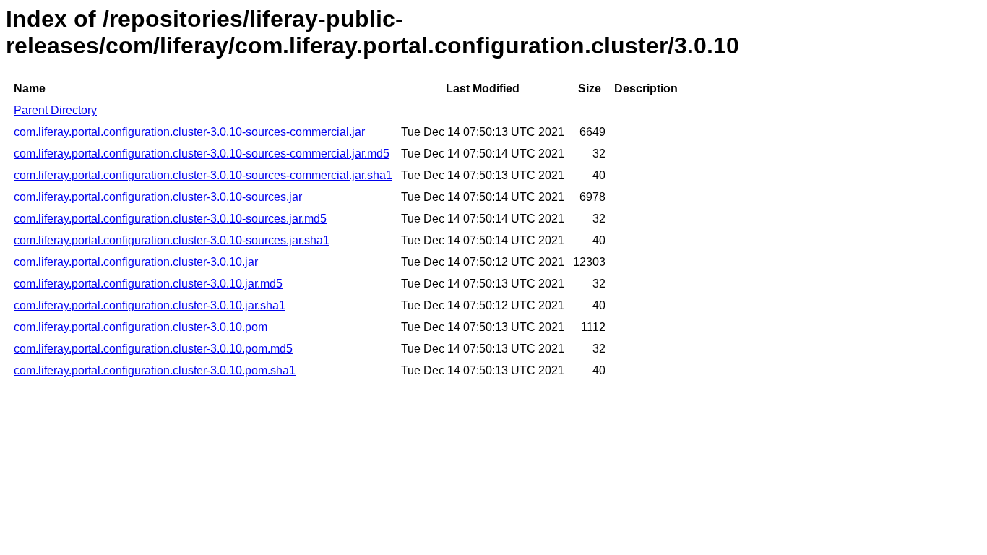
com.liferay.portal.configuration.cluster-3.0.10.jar (136, 262)
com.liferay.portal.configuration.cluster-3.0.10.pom (140, 327)
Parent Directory (55, 110)
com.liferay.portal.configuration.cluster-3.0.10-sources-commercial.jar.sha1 (203, 175)
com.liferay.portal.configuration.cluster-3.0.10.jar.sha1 (149, 305)
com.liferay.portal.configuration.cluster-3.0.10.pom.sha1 (155, 370)
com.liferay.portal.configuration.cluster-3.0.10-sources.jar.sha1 (171, 240)
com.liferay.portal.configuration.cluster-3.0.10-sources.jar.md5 (170, 218)
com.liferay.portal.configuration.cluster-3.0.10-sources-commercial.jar (189, 132)
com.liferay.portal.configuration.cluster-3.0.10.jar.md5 (148, 284)
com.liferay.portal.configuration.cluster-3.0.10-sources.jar (158, 197)
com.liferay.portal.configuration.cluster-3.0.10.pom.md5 (153, 349)
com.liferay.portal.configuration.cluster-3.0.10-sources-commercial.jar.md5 (201, 153)
